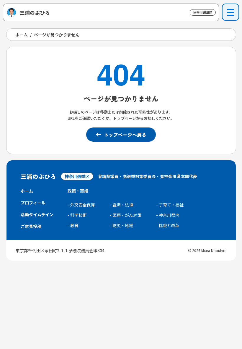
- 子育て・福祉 (170, 205)
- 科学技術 (77, 215)
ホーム (21, 35)
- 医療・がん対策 (125, 215)
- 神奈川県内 (167, 215)
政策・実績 (78, 191)
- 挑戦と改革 (167, 225)
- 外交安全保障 (81, 205)
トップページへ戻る (125, 134)
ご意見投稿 (31, 226)
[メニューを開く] (230, 12)
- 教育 (73, 225)
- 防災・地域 (121, 225)
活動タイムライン (37, 214)
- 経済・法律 (121, 205)
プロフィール (33, 203)
